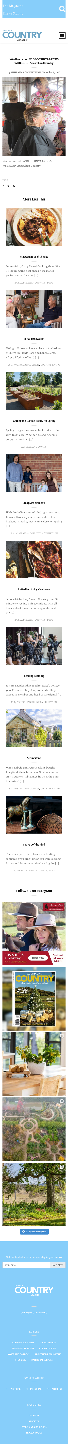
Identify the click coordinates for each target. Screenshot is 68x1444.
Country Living (47, 1348)
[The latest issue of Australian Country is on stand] (34, 999)
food (50, 282)
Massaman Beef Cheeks (34, 257)
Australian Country (33, 282)
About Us (34, 1415)
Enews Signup (13, 13)
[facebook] (3, 186)
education (50, 702)
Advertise (34, 1421)
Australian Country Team (26, 72)
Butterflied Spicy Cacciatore (34, 589)
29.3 (17, 282)
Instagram (36, 1388)
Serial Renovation (34, 339)
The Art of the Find (34, 844)
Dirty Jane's (47, 870)
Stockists (20, 1359)
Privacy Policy (34, 1432)
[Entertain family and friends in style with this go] (34, 1064)
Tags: (5, 180)
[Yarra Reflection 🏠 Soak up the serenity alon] (34, 1129)
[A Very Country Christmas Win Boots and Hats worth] (34, 933)
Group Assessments (34, 503)
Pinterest (56, 1388)
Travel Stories (48, 1342)
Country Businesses (23, 1342)
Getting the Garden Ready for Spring (34, 421)
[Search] (62, 9)
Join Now (57, 1265)
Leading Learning (34, 676)
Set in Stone (34, 758)
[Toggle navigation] (62, 35)
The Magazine (13, 6)
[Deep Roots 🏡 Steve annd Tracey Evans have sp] (34, 1194)
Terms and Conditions (34, 1427)
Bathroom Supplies (42, 1359)
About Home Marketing (48, 1354)
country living (50, 364)
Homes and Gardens (18, 1354)
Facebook (15, 1388)
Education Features (23, 1348)
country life (50, 533)
